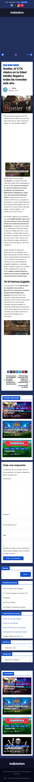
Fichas (12, 408)
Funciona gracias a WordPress (11, 771)
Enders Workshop (9, 627)
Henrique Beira (8, 632)
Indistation (17, 12)
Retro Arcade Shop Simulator (14, 411)
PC (26, 408)
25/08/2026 (10, 751)
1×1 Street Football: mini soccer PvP (16, 431)
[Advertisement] (17, 35)
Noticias (16, 65)
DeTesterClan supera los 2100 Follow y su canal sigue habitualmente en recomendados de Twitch (23, 381)
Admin (14, 88)
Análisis (7, 408)
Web (4, 535)
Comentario (7, 479)
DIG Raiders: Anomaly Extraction (14, 607)
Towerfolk (9, 451)
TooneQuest (14, 623)
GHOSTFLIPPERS (9, 602)
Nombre (6, 514)
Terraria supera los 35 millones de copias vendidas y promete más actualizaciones (11, 380)
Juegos (10, 65)
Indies (5, 65)
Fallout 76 (19, 636)
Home (5, 778)
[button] (28, 55)
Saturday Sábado (15, 619)
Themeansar (17, 774)
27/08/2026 (10, 691)
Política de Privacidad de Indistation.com (19, 778)
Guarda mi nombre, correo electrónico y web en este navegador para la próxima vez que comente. (16, 550)
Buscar (5, 568)
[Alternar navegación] (16, 55)
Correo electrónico (10, 525)
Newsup (27, 771)
